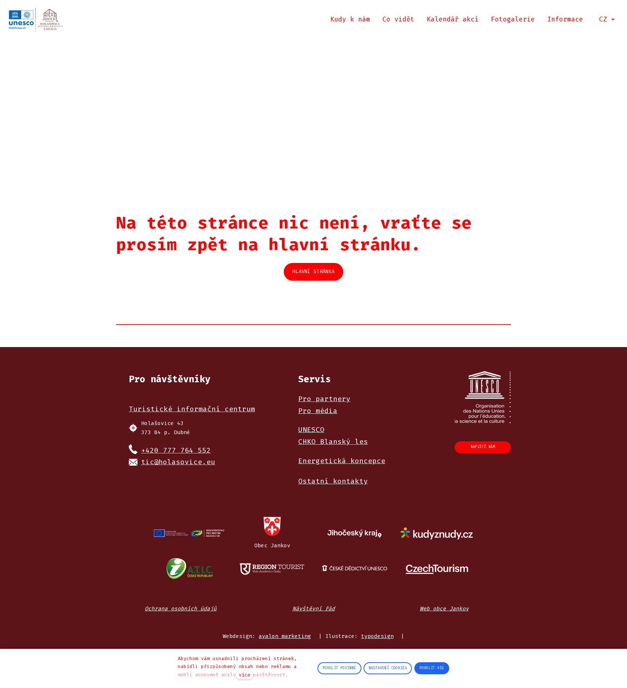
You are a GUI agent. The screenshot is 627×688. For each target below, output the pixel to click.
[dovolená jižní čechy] (272, 568)
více (244, 674)
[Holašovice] (35, 19)
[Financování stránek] (189, 533)
